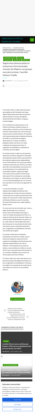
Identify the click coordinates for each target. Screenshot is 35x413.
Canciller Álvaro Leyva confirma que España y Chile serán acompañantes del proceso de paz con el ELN (16, 346)
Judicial (6, 341)
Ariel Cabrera (6, 375)
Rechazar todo (17, 409)
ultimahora (17, 60)
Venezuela (26, 60)
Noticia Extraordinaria (10, 365)
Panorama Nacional (18, 47)
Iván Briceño (9, 80)
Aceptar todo (17, 399)
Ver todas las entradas (17, 299)
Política (20, 57)
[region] (17, 397)
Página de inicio (7, 47)
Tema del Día (7, 60)
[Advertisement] (17, 18)
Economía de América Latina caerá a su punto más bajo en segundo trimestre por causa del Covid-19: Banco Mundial (16, 370)
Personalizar (17, 404)
